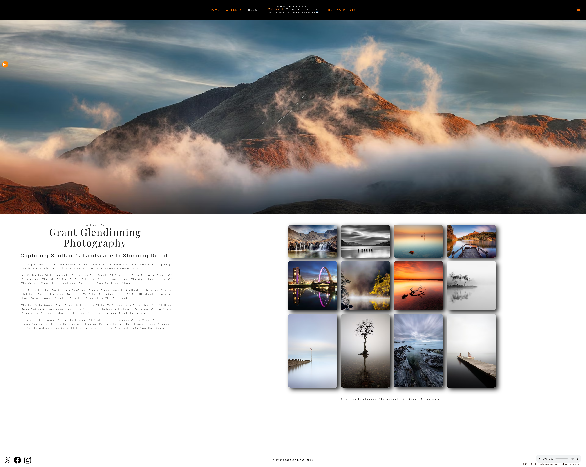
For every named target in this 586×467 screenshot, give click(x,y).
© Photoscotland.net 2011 (293, 460)
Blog (253, 9)
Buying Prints (342, 9)
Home (215, 9)
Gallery (234, 9)
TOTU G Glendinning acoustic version (552, 464)
